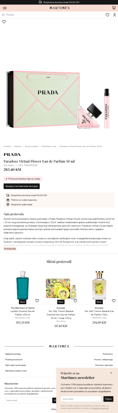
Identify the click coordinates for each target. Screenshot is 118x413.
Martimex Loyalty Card (15, 370)
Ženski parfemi (31, 146)
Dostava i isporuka (104, 365)
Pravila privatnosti (13, 359)
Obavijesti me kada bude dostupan (21, 186)
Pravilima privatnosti (100, 408)
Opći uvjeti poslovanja (15, 365)
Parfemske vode (49, 146)
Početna (7, 146)
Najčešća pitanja (13, 354)
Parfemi (17, 146)
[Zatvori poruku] (111, 373)
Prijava (108, 399)
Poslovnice (108, 354)
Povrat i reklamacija (103, 359)
